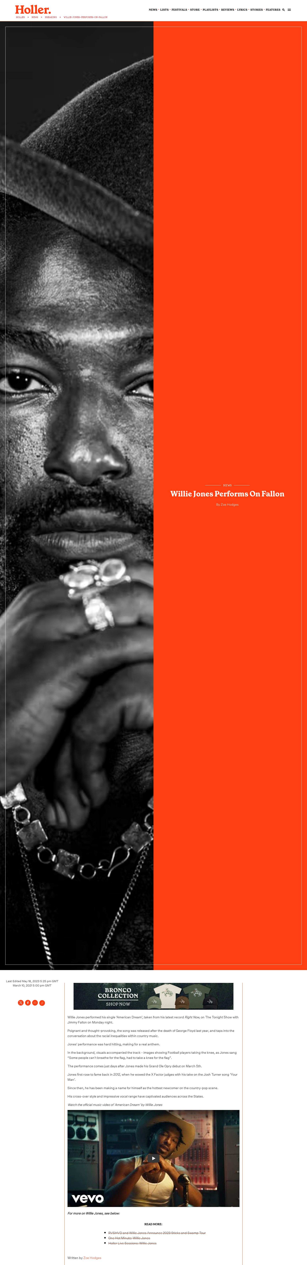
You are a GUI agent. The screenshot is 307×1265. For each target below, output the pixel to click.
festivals (179, 10)
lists (164, 10)
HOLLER (20, 17)
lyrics (242, 10)
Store (195, 10)
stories (256, 10)
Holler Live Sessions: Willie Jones (132, 1242)
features (273, 10)
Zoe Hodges (229, 504)
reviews (227, 10)
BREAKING (51, 17)
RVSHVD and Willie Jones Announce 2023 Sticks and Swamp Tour (157, 1232)
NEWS (35, 17)
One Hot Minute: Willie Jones (129, 1237)
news (153, 10)
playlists (210, 10)
